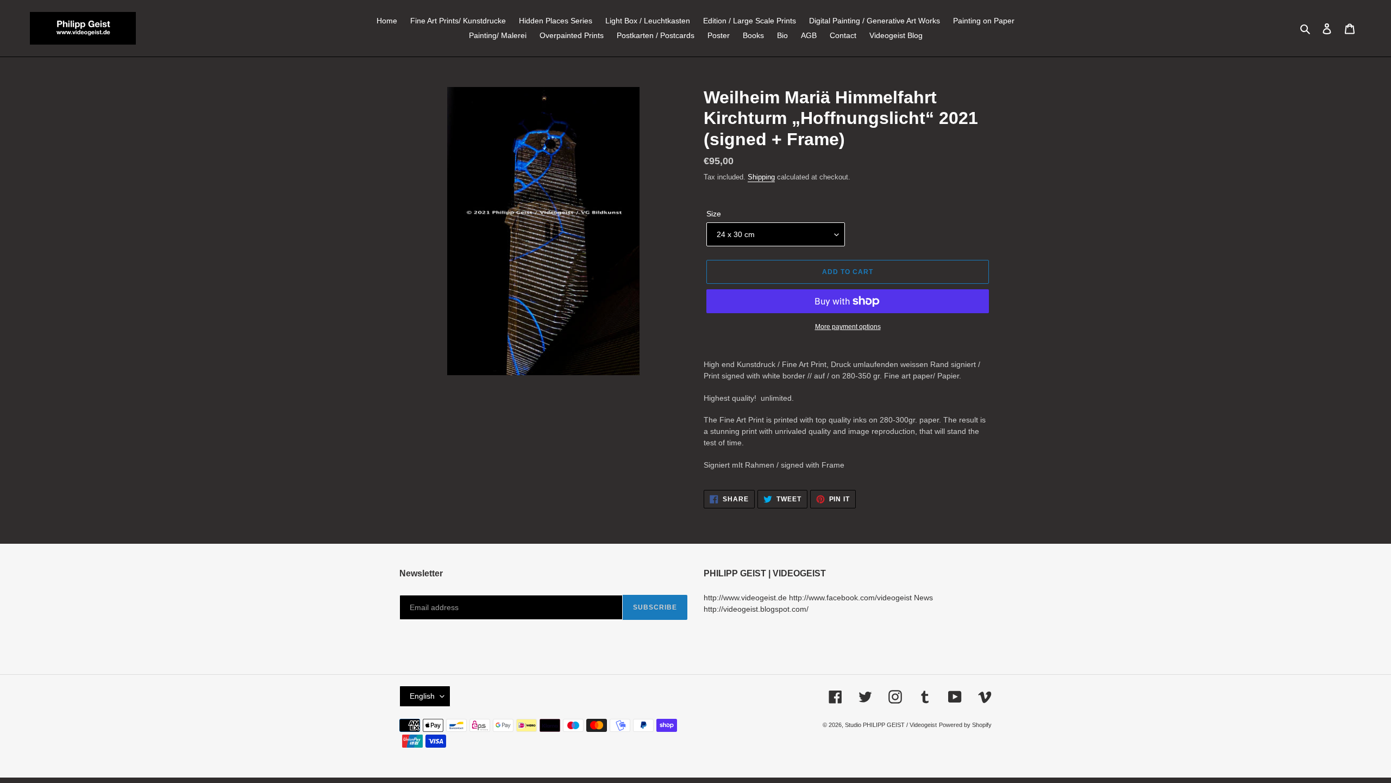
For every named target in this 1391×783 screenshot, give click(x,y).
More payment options (848, 327)
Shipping (761, 177)
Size (713, 213)
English (422, 696)
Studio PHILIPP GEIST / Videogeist (891, 725)
